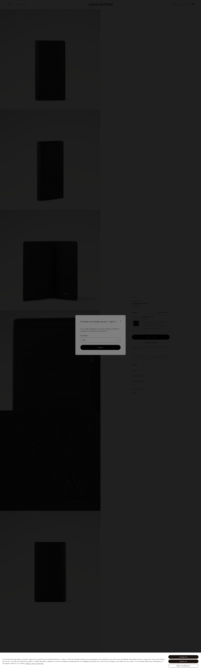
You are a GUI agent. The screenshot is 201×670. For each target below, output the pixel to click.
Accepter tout (183, 657)
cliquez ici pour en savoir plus (34, 663)
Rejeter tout (183, 661)
